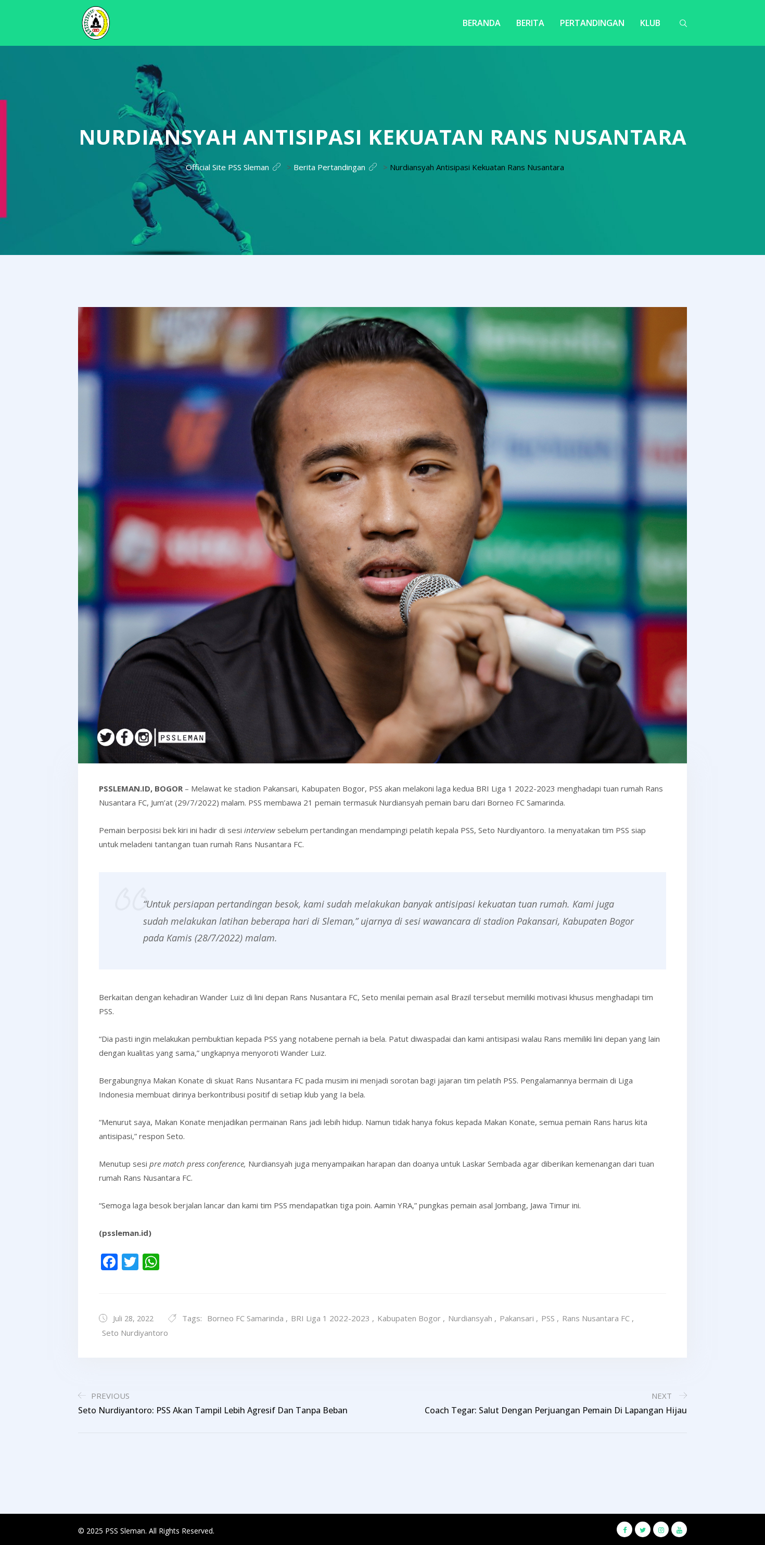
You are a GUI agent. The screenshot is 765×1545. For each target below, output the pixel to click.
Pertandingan (592, 23)
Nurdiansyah (470, 1318)
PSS (548, 1318)
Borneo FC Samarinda (245, 1318)
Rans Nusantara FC (596, 1318)
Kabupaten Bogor (409, 1318)
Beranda (482, 23)
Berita (530, 23)
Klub (650, 23)
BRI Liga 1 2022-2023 (330, 1318)
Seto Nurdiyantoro (135, 1332)
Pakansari (517, 1318)
